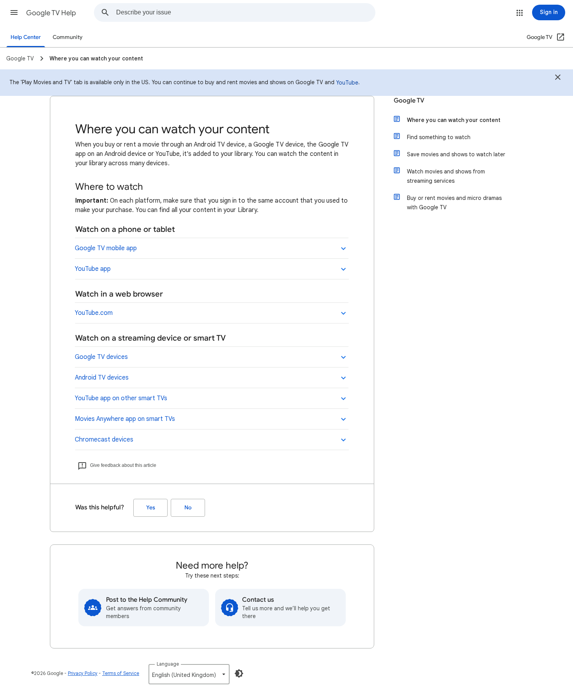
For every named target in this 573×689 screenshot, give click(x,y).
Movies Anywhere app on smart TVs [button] (125, 419)
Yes (150, 507)
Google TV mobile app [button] (106, 248)
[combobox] (245, 12)
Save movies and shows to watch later (456, 154)
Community (68, 37)
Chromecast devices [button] (104, 439)
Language (168, 664)
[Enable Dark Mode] (239, 673)
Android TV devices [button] (102, 378)
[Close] (557, 78)
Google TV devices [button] (101, 357)
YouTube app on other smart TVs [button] (121, 398)
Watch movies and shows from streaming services (446, 176)
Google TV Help (51, 13)
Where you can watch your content (453, 120)
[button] (14, 12)
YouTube (347, 82)
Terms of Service (120, 673)
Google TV (409, 100)
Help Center (26, 37)
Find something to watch (438, 137)
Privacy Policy (82, 673)
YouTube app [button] (93, 269)
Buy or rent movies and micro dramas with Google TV (454, 202)
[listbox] (189, 674)
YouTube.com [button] (94, 313)
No (187, 507)
